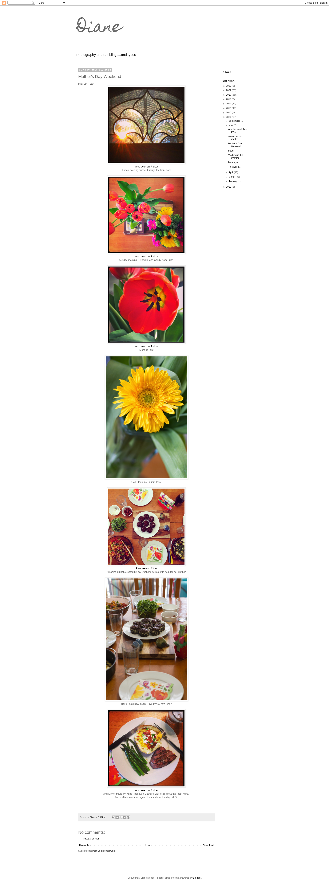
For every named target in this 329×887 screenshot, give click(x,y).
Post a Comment (91, 838)
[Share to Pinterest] (128, 817)
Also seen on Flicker (146, 166)
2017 (229, 103)
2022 (229, 90)
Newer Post (85, 845)
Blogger (197, 878)
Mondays (233, 162)
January (233, 181)
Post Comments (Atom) (104, 851)
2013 (229, 187)
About (227, 71)
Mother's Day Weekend (235, 145)
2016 (229, 108)
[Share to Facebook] (124, 817)
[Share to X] (121, 817)
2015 (229, 112)
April (231, 172)
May (231, 125)
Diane (99, 28)
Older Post (208, 845)
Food (231, 150)
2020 (229, 95)
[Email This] (114, 817)
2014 (229, 117)
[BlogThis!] (117, 817)
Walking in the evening (235, 156)
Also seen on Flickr (146, 568)
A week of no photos (234, 137)
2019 (229, 99)
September (235, 121)
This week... (234, 167)
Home (147, 845)
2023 (229, 86)
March (232, 176)
